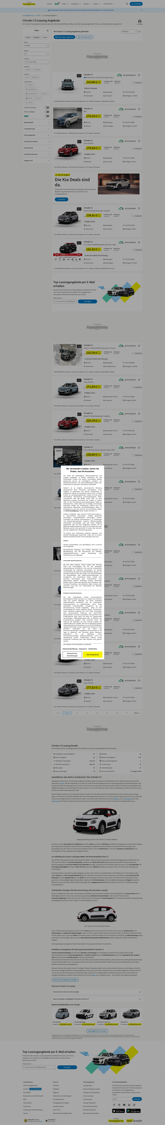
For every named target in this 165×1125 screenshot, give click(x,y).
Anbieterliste (92, 649)
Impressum (83, 649)
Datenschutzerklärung (70, 649)
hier (96, 511)
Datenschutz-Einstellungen (72, 654)
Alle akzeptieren (92, 655)
